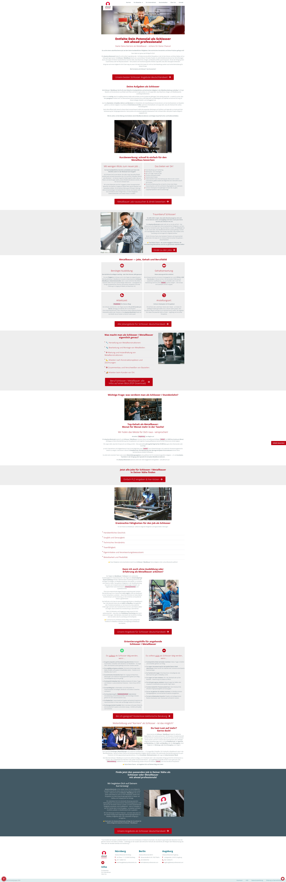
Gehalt (163, 282)
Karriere (128, 2)
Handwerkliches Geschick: (114, 532)
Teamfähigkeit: (110, 547)
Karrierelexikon (163, 2)
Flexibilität (117, 304)
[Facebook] (102, 862)
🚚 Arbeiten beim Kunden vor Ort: (120, 372)
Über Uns (173, 2)
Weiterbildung (111, 761)
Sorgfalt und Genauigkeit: (114, 537)
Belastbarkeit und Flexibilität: (116, 557)
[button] (129, 342)
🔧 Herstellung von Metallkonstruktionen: (123, 342)
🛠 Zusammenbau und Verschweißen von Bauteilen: (128, 367)
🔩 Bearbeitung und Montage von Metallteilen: (125, 347)
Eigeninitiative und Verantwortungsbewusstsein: (124, 552)
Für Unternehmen (151, 2)
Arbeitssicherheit (130, 587)
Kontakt (181, 2)
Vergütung (141, 436)
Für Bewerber (137, 2)
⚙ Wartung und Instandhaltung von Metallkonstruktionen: (120, 353)
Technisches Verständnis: (114, 542)
